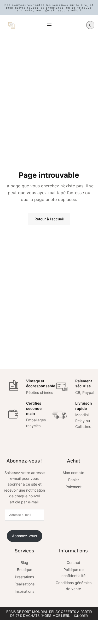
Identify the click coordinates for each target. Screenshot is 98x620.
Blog (24, 562)
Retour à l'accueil (49, 219)
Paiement (74, 487)
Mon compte (73, 472)
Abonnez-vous (24, 536)
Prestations (24, 577)
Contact (73, 562)
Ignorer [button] (81, 615)
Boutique (24, 569)
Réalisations (24, 584)
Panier (73, 479)
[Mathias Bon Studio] (11, 25)
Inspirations (24, 591)
